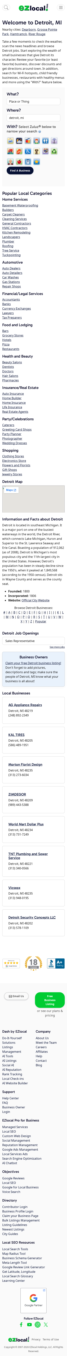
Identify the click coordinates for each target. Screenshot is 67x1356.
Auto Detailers (12, 273)
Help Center (10, 1098)
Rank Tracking (12, 1074)
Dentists (8, 367)
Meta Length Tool (14, 1263)
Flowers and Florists (16, 465)
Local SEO (9, 1131)
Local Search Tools (15, 1249)
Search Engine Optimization (22, 1158)
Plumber (8, 241)
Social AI (8, 1065)
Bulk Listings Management (21, 1220)
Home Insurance (14, 403)
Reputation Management (20, 1145)
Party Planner (11, 434)
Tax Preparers (12, 317)
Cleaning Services (14, 219)
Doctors (8, 371)
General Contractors (16, 223)
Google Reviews (13, 1178)
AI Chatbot (9, 1163)
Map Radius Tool (13, 1254)
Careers (41, 1047)
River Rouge (36, 34)
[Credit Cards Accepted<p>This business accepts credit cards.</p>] (28, 140)
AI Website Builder (15, 1083)
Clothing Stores (13, 456)
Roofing (7, 246)
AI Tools (7, 1056)
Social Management (16, 1140)
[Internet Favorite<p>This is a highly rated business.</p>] (36, 162)
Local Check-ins (13, 1079)
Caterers (8, 425)
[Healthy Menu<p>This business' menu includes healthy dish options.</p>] (19, 162)
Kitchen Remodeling (16, 232)
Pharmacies (10, 380)
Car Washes (10, 277)
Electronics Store (14, 461)
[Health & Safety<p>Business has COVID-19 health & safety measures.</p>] (28, 162)
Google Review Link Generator (23, 1267)
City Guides (10, 1234)
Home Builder (12, 398)
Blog (39, 1065)
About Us (42, 1038)
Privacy (36, 1339)
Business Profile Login (17, 1211)
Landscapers (11, 237)
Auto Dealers (11, 268)
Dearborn (29, 29)
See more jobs (57, 647)
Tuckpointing (11, 255)
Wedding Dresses (14, 443)
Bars (5, 331)
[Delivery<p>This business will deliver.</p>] (10, 151)
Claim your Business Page (20, 1216)
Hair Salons (10, 376)
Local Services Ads (15, 1154)
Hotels (6, 340)
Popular (40, 621)
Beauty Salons (12, 362)
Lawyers (8, 313)
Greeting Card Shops (17, 429)
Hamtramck (18, 34)
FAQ (5, 1103)
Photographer (12, 438)
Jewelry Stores (12, 474)
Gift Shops (9, 470)
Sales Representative (20, 641)
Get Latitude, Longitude (18, 1272)
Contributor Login (15, 1207)
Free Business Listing (49, 1000)
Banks (6, 304)
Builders (8, 210)
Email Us (18, 996)
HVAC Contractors (15, 228)
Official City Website (36, 600)
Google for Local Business (20, 1187)
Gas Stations (11, 282)
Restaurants (10, 349)
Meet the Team (46, 1043)
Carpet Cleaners (13, 214)
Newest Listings (13, 1229)
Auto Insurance (13, 394)
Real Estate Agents (15, 412)
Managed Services (15, 1127)
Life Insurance (12, 407)
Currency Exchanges (16, 308)
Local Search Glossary (17, 1276)
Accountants (11, 299)
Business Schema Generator (22, 1258)
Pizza (5, 344)
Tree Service (10, 250)
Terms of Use (51, 1339)
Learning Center (13, 1281)
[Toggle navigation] (61, 7)
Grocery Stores (12, 335)
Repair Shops (11, 286)
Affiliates (42, 1052)
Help (39, 1056)
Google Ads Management (20, 1149)
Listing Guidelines (14, 1225)
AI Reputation (11, 1070)
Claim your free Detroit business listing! (33, 663)
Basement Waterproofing (20, 205)
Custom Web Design (16, 1136)
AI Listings (9, 1061)
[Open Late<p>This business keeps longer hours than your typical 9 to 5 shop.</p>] (19, 140)
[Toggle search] (6, 7)
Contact (41, 1061)
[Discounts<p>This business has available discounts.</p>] (19, 151)
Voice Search (11, 1192)
